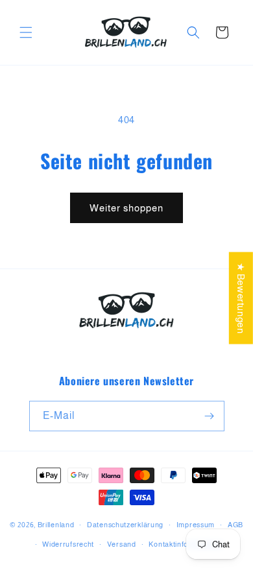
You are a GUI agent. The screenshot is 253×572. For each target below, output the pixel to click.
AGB (235, 525)
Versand (121, 544)
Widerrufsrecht (68, 544)
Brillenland (56, 525)
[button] (26, 32)
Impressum (195, 525)
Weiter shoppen (126, 207)
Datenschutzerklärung (125, 525)
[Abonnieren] (209, 416)
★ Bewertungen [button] (241, 298)
